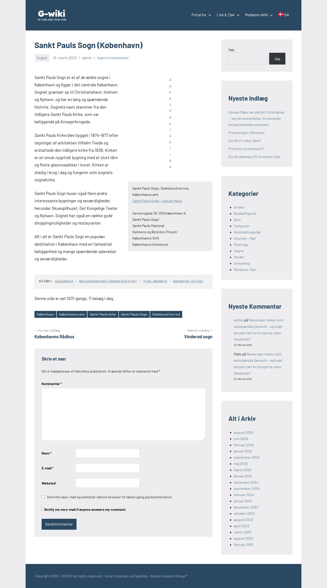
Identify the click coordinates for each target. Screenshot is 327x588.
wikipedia (64, 281)
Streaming (242, 263)
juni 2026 (241, 438)
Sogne (42, 57)
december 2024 (246, 482)
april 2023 (241, 526)
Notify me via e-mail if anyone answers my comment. (85, 509)
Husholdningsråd (247, 232)
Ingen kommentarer (113, 57)
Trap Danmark (155, 281)
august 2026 (243, 432)
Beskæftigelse (245, 213)
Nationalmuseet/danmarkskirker (108, 281)
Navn (47, 453)
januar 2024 (243, 501)
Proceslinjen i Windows (246, 132)
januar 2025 (243, 476)
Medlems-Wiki (256, 14)
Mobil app (241, 244)
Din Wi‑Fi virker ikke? (244, 140)
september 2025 (247, 457)
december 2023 (246, 507)
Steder (239, 257)
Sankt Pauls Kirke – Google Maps (157, 201)
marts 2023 (242, 532)
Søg (231, 49)
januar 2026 (243, 451)
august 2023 (243, 519)
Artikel (239, 207)
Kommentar (52, 383)
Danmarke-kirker (188, 281)
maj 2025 (241, 463)
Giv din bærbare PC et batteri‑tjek (254, 156)
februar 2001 (243, 544)
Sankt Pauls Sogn (134, 314)
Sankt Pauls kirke (103, 314)
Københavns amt (72, 314)
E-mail (48, 468)
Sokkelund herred (166, 314)
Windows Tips (245, 269)
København (45, 314)
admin (87, 57)
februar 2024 (244, 495)
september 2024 (247, 488)
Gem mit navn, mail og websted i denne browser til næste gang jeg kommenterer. (110, 497)
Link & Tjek (226, 14)
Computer (242, 226)
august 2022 (243, 538)
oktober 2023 (244, 513)
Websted (49, 483)
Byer (237, 219)
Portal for (199, 14)
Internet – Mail (245, 238)
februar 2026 (244, 445)
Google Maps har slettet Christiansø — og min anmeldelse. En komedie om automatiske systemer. (256, 118)
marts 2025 (242, 470)
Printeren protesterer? (246, 148)
